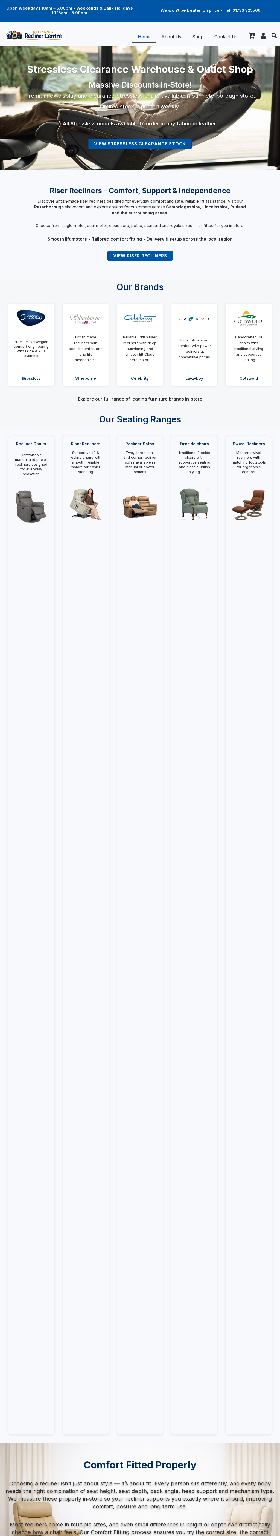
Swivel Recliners (249, 443)
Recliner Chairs (31, 443)
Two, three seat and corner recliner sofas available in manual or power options (140, 462)
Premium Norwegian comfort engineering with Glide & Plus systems (31, 349)
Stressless (31, 378)
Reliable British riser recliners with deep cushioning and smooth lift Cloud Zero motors (140, 348)
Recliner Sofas (140, 443)
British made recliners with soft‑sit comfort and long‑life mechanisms (86, 348)
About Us (171, 36)
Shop (197, 36)
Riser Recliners (85, 443)
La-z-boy (194, 378)
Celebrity (140, 378)
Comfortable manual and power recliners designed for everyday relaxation (31, 464)
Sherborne (85, 378)
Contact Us (226, 36)
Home (144, 36)
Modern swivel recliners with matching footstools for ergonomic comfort (249, 462)
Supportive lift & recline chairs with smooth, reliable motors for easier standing (85, 462)
